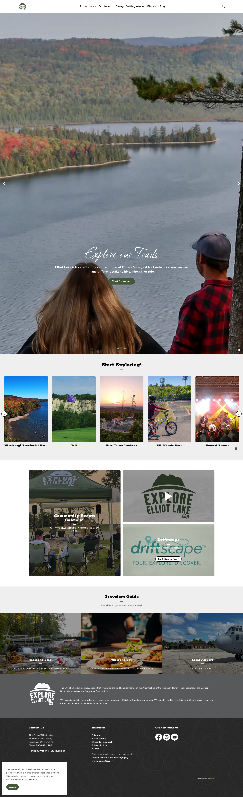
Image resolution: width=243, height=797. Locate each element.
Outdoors (105, 6)
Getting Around (135, 6)
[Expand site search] (223, 6)
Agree (12, 787)
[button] (168, 660)
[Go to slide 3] (125, 512)
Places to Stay (156, 6)
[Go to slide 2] (121, 512)
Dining (119, 6)
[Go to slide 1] (118, 512)
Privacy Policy (29, 779)
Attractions (87, 6)
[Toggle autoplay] (239, 514)
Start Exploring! (121, 281)
